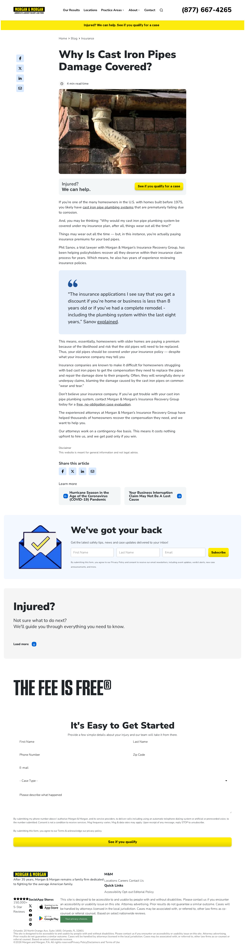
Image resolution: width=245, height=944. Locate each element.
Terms (61, 831)
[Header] (29, 10)
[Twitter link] (30, 906)
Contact (149, 10)
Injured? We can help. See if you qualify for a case (121, 25)
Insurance (87, 38)
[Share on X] (20, 68)
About (133, 10)
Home (63, 38)
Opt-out (127, 892)
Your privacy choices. (76, 919)
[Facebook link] (30, 910)
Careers (123, 881)
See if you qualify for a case (159, 186)
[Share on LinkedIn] (20, 78)
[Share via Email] (20, 88)
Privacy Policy (117, 562)
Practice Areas (111, 10)
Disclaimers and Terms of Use (103, 942)
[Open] (161, 10)
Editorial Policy (144, 892)
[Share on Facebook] (20, 58)
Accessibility (112, 892)
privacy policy (94, 831)
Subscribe (218, 552)
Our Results (71, 10)
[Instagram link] (30, 919)
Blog (74, 38)
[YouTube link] (30, 915)
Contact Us (136, 881)
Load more (21, 644)
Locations (90, 10)
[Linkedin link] (30, 924)
